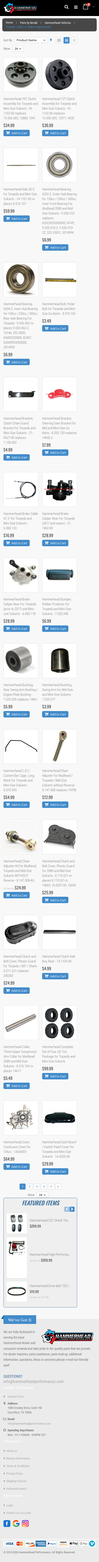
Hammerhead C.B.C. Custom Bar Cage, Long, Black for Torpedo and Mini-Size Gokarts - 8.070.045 (19, 780)
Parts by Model (29, 22)
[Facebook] (8, 1526)
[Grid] (59, 40)
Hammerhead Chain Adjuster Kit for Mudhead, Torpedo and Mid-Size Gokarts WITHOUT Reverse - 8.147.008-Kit (20, 871)
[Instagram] (26, 1526)
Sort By (7, 40)
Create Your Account (18, 1513)
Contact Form (16, 1396)
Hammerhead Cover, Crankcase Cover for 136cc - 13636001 (17, 1147)
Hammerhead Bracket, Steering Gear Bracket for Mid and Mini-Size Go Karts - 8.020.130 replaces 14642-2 (59, 428)
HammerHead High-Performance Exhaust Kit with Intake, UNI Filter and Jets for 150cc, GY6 (50, 1254)
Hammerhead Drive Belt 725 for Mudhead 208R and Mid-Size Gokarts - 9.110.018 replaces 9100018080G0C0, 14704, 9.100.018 (50, 1286)
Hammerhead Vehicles (58, 22)
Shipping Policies (16, 1481)
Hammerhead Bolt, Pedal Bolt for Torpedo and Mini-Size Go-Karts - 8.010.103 (59, 309)
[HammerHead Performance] (20, 8)
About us (11, 1451)
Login (9, 1505)
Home (9, 22)
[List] (74, 40)
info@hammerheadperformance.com (33, 1381)
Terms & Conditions (17, 1466)
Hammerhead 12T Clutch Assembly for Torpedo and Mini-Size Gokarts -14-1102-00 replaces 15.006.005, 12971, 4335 (59, 108)
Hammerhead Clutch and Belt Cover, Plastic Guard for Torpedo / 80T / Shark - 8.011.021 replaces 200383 (20, 966)
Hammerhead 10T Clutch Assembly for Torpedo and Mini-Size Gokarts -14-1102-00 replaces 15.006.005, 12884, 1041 (20, 108)
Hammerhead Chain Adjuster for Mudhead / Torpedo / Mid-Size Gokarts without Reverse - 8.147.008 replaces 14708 (59, 780)
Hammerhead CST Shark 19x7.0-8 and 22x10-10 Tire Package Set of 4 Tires (50, 1220)
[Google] (17, 1526)
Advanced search (16, 1488)
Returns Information (18, 1458)
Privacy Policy (14, 1473)
